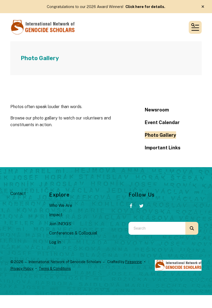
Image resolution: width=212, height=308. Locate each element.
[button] (202, 6)
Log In (55, 242)
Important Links (162, 147)
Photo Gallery (160, 135)
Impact (55, 214)
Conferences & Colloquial (73, 233)
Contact (18, 193)
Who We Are (60, 205)
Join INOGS (60, 223)
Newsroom (157, 109)
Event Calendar (162, 122)
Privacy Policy (21, 268)
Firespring (133, 262)
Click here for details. (145, 6)
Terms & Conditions (55, 268)
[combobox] (156, 228)
